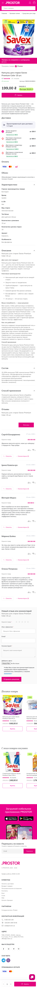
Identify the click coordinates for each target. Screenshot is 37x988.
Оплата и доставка (8, 883)
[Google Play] (26, 818)
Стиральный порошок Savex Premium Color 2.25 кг (11, 774)
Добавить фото (7, 661)
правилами (8, 673)
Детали (4, 62)
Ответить (9, 456)
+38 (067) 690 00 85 (10, 923)
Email (3, 636)
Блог (3, 893)
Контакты (5, 891)
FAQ (3, 898)
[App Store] (11, 818)
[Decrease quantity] (3, 984)
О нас (3, 895)
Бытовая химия (15, 13)
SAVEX (4, 198)
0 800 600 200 (9, 920)
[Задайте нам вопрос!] (32, 978)
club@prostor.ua (9, 926)
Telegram (14, 949)
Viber (19, 949)
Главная (4, 13)
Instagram (9, 949)
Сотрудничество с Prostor (10, 910)
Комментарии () (23, 456)
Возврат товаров (7, 886)
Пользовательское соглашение (12, 888)
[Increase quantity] (10, 984)
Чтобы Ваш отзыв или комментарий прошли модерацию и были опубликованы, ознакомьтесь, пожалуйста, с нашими (19, 670)
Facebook (4, 949)
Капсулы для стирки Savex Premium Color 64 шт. (11, 717)
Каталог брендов (7, 900)
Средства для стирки (29, 13)
